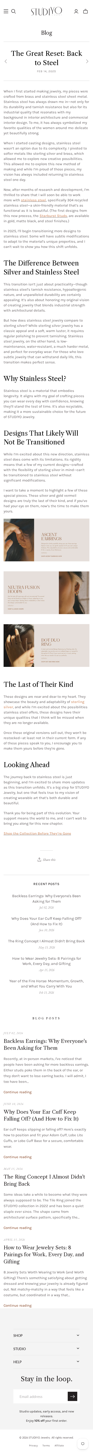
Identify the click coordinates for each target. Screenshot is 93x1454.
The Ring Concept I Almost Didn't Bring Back (46, 941)
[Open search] (13, 11)
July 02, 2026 (13, 1033)
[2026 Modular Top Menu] (6, 11)
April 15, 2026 (14, 1240)
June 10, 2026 (13, 1104)
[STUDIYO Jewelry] (46, 10)
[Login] (76, 11)
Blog (46, 33)
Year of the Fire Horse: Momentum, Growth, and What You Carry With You (46, 983)
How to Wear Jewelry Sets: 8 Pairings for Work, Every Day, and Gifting (46, 961)
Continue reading (17, 1092)
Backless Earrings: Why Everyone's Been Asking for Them (46, 898)
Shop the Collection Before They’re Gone (37, 833)
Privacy (33, 1445)
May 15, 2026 (13, 1169)
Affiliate (59, 1445)
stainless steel (33, 200)
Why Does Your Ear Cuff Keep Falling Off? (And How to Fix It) (46, 921)
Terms (46, 1445)
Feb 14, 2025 (46, 71)
